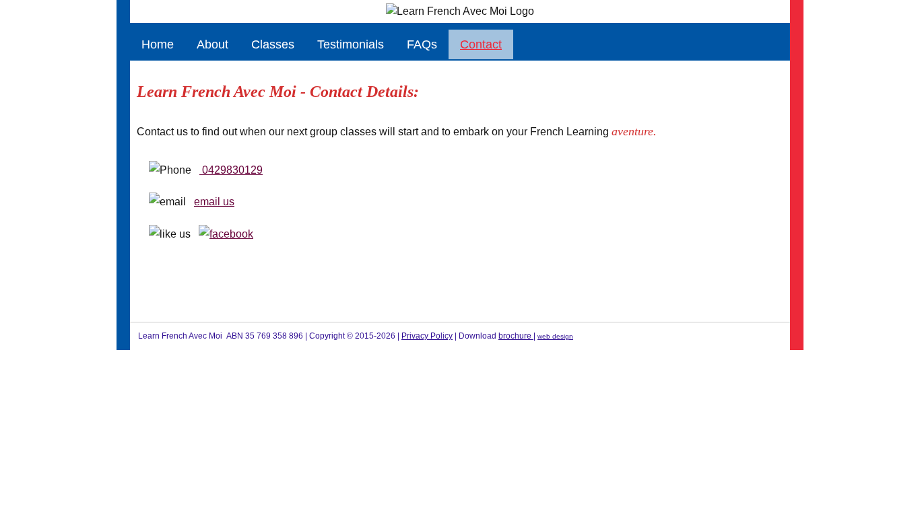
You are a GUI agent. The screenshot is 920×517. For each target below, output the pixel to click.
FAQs (422, 44)
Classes (272, 44)
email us (214, 201)
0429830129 (231, 170)
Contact (481, 44)
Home (157, 44)
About (212, 44)
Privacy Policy (427, 336)
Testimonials (350, 44)
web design (555, 336)
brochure (515, 336)
